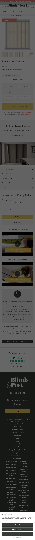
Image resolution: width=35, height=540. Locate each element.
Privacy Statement (17, 537)
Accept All (18, 524)
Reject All (17, 533)
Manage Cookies (17, 529)
